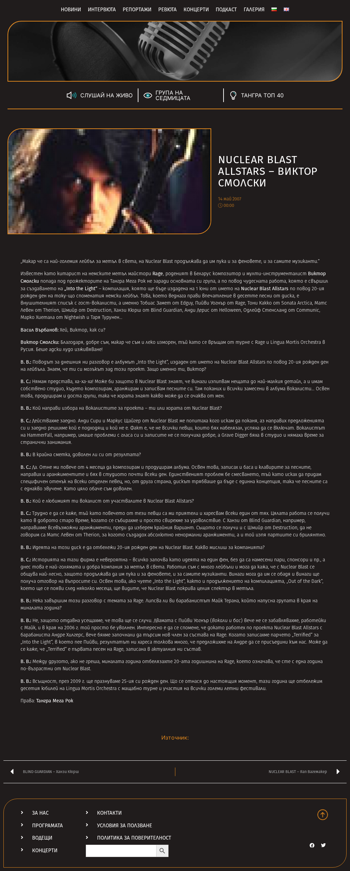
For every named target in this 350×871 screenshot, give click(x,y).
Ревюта (167, 9)
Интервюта (102, 9)
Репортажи (137, 9)
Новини (71, 9)
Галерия (254, 9)
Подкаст (226, 9)
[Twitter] (323, 845)
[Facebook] (312, 845)
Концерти (196, 9)
